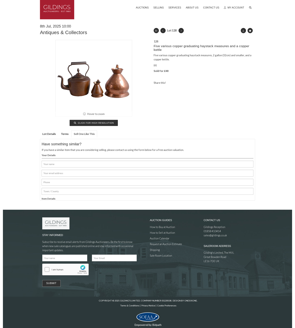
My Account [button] (235, 7)
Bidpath (156, 324)
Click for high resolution (95, 123)
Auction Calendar (159, 238)
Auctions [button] (142, 7)
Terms (65, 134)
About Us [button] (192, 7)
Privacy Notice (148, 305)
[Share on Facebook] (171, 82)
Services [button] (174, 7)
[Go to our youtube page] (165, 266)
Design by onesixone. (185, 300)
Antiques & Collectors (63, 32)
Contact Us (211, 7)
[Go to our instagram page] (183, 82)
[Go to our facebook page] (153, 266)
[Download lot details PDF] (243, 30)
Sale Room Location (161, 255)
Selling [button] (158, 7)
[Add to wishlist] (250, 30)
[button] (250, 7)
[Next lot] (181, 30)
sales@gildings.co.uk (215, 235)
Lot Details (49, 134)
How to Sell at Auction (162, 232)
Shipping (155, 249)
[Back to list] (156, 30)
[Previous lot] (163, 30)
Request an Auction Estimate (166, 244)
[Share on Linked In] (177, 82)
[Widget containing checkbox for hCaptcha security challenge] (65, 269)
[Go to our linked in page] (159, 266)
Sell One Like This (84, 134)
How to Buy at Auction (162, 227)
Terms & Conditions (129, 305)
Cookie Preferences (166, 305)
